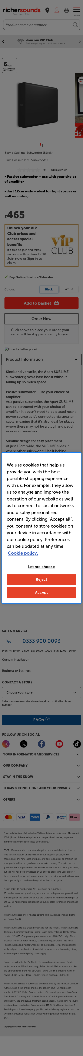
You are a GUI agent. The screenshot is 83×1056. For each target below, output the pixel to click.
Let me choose (41, 567)
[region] (41, 528)
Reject (41, 579)
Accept (41, 592)
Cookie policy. (23, 553)
